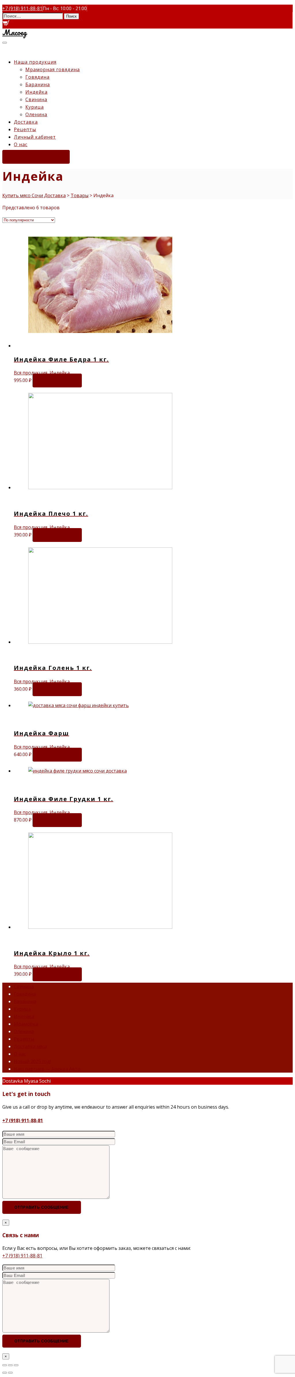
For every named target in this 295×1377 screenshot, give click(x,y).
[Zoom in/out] (16, 1365)
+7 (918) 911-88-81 (22, 1120)
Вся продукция (30, 373)
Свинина (36, 99)
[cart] (6, 25)
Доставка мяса (30, 1046)
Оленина (36, 114)
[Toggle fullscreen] (10, 1365)
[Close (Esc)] (4, 1365)
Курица (34, 107)
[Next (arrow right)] (10, 1373)
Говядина (37, 77)
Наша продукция (35, 62)
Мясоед (14, 32)
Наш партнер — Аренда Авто (47, 1069)
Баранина (37, 84)
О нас (20, 144)
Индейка (36, 92)
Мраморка (26, 1024)
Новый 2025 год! (32, 1061)
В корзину (57, 380)
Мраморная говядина (52, 69)
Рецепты (25, 129)
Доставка (26, 122)
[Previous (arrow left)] (4, 1373)
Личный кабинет (35, 137)
